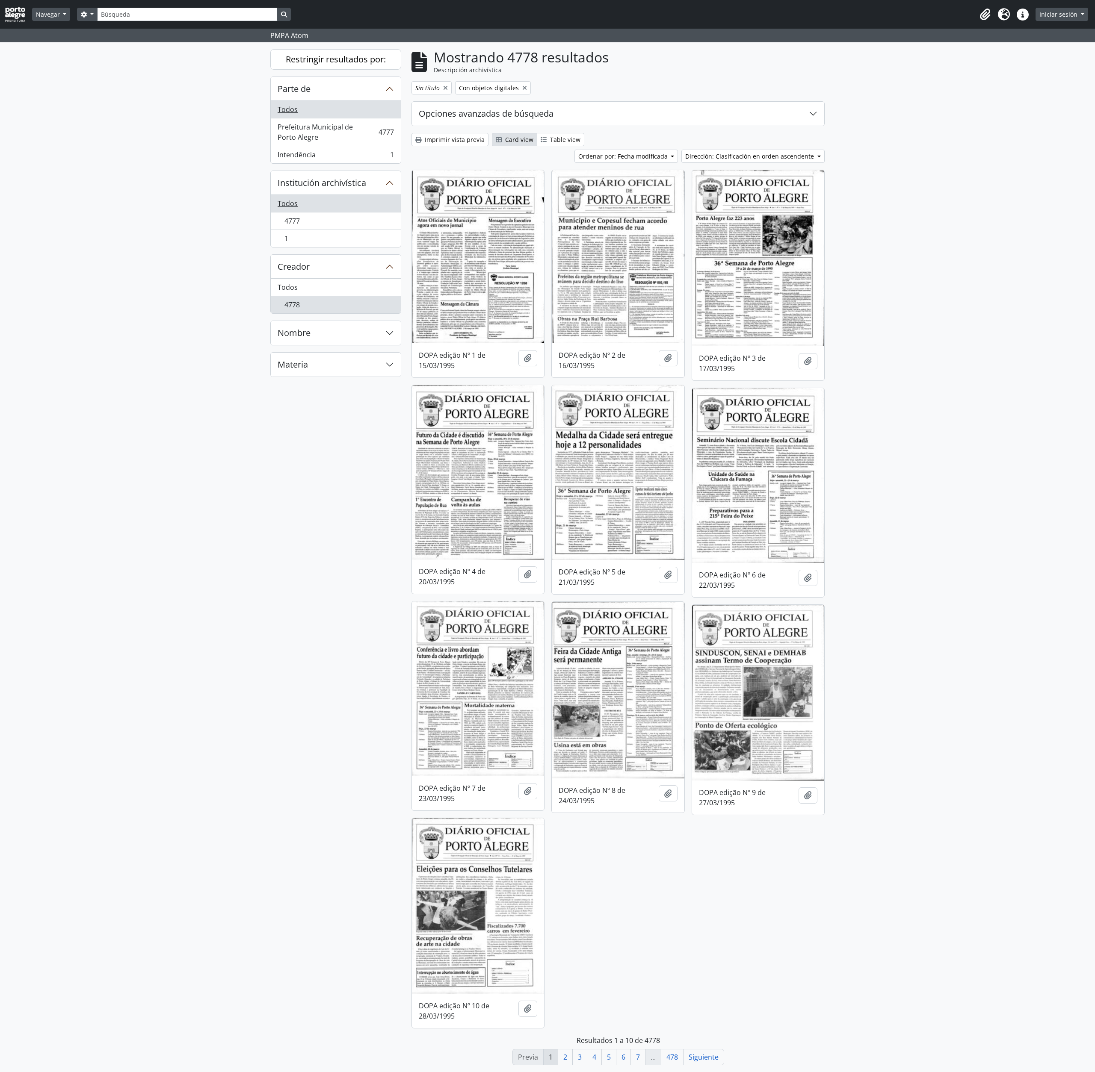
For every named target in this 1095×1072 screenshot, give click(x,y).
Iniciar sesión (1059, 14)
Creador (294, 266)
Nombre (294, 333)
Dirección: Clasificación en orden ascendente (750, 156)
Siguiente (704, 1057)
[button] (985, 14)
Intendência (335, 156)
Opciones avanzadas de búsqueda (486, 113)
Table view (564, 139)
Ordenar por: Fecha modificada (623, 156)
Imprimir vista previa (454, 139)
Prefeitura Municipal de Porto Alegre (335, 132)
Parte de (294, 88)
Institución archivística (322, 182)
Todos (288, 109)
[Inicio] (18, 14)
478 (672, 1057)
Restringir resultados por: (336, 59)
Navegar (49, 14)
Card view (518, 139)
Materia (293, 364)
